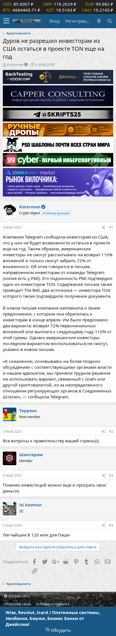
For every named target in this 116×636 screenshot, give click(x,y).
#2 (111, 431)
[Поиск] (109, 21)
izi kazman (30, 504)
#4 (111, 525)
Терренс (28, 410)
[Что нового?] (98, 21)
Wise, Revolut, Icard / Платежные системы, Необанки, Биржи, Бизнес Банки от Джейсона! (53, 618)
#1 (111, 227)
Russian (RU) (19, 596)
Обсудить (60, 630)
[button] (6, 21)
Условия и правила (52, 603)
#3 (111, 475)
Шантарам (31, 454)
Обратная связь (18, 603)
